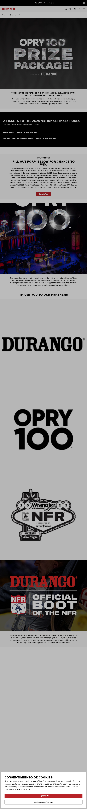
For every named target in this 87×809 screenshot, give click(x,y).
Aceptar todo (43, 796)
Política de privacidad (20, 789)
